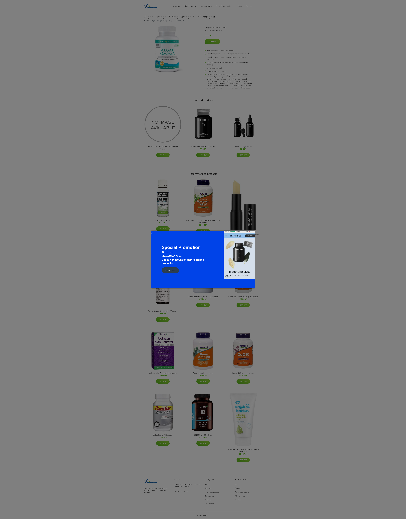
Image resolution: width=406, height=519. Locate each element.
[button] (170, 270)
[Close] (152, 232)
